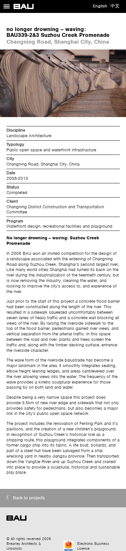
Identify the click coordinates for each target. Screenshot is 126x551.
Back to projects (29, 498)
